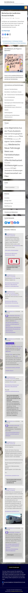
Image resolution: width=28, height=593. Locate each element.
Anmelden (6, 198)
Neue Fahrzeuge (12, 148)
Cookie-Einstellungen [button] (14, 567)
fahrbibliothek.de (9, 2)
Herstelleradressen (9, 100)
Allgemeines (14, 128)
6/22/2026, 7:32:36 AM (15, 532)
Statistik (6, 110)
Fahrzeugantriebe (16, 136)
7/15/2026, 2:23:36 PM (10, 490)
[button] (3, 34)
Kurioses (6, 144)
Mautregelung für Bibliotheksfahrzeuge (13, 102)
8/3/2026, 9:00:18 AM (14, 425)
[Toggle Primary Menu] (25, 7)
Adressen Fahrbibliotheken (11, 89)
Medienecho (6, 37)
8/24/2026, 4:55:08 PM (10, 235)
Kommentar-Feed (8, 203)
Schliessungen (11, 165)
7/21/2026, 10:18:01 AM (10, 443)
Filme (21, 136)
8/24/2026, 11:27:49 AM (10, 276)
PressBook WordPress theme (17, 591)
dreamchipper (10, 343)
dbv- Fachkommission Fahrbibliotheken (14, 94)
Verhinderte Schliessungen (13, 170)
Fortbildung (8, 139)
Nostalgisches (8, 157)
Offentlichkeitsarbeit (13, 160)
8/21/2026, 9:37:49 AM (10, 293)
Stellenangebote (8, 112)
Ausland (16, 131)
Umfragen (13, 168)
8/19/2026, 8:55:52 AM (15, 315)
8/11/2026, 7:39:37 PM (10, 344)
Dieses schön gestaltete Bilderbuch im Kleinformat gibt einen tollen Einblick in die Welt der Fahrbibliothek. (13, 77)
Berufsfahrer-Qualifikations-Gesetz (12, 92)
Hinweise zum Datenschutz (11, 212)
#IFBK (6, 128)
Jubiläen (18, 141)
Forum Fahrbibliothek (9, 97)
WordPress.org (8, 206)
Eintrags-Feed (7, 200)
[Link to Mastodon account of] (7, 316)
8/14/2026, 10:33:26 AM (10, 378)
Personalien (7, 162)
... (2, 585)
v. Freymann (17, 18)
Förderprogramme (16, 139)
